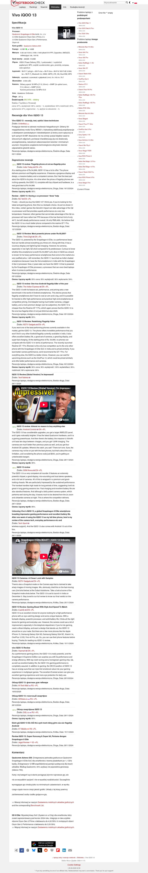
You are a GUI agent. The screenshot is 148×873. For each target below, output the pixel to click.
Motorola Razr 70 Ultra (86, 47)
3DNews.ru (23, 699)
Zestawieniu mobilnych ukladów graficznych (56, 802)
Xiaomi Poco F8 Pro (85, 89)
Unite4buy (22, 123)
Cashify (21, 610)
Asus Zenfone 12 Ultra (86, 140)
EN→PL (38, 167)
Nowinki (44, 7)
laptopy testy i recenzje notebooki (64, 857)
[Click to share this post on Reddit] (46, 850)
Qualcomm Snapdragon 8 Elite (23, 34)
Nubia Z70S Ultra (84, 108)
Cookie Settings (74, 864)
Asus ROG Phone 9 (85, 156)
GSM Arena (28, 470)
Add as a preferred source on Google (45, 844)
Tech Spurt (22, 523)
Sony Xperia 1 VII (84, 135)
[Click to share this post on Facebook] (21, 850)
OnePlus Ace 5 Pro (85, 129)
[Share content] (16, 850)
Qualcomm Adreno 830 (32, 46)
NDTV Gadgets (29, 324)
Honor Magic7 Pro (84, 183)
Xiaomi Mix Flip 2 (84, 145)
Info (64, 7)
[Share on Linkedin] (64, 850)
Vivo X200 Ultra (84, 33)
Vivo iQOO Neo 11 (85, 23)
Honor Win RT (83, 68)
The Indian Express (31, 286)
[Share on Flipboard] (58, 850)
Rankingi (33, 7)
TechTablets (23, 377)
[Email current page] (70, 850)
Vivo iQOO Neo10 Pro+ (86, 28)
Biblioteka (55, 7)
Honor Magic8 (83, 118)
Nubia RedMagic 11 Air (86, 63)
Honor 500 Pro (83, 57)
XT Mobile (22, 728)
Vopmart (21, 650)
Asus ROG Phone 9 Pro (86, 177)
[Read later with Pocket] (52, 850)
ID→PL (35, 742)
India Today (28, 167)
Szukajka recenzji (77, 7)
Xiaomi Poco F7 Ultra (86, 124)
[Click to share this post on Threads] (28, 850)
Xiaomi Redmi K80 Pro (86, 172)
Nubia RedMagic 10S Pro (87, 103)
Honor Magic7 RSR (85, 151)
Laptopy (22, 7)
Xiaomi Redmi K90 (85, 73)
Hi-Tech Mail (23, 685)
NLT (20, 198)
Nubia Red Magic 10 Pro (87, 166)
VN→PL (32, 728)
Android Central (29, 429)
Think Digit (27, 236)
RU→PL (34, 685)
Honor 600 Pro (83, 52)
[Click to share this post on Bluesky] (34, 850)
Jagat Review (23, 742)
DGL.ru (26, 712)
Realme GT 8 (83, 84)
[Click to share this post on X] (40, 850)
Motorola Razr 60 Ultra (86, 113)
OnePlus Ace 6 (83, 79)
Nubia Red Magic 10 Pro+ (87, 161)
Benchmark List (37, 805)
